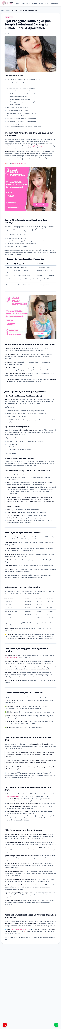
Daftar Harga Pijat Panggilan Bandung (17, 110)
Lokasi (41, 3)
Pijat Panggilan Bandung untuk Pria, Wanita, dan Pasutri (25, 102)
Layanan (34, 3)
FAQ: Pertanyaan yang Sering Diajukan (17, 124)
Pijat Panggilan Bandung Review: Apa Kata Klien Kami (21, 118)
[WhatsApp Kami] (56, 1025)
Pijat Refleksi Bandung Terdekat (18, 96)
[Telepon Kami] (5, 1025)
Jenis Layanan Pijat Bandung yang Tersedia (18, 91)
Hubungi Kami (55, 3)
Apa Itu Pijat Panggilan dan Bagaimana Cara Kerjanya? (21, 82)
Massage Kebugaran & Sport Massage (20, 99)
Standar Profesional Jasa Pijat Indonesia (18, 116)
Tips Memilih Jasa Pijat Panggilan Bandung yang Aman (21, 121)
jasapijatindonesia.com (19, 163)
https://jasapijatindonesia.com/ (21, 929)
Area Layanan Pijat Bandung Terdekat (17, 107)
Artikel (47, 3)
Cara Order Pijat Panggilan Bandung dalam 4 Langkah (21, 113)
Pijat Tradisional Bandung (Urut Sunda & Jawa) (22, 94)
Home (18, 3)
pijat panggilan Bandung (35, 146)
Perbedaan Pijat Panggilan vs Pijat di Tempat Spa (23, 85)
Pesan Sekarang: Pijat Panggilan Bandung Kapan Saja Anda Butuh (25, 126)
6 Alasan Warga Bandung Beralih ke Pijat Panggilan (21, 88)
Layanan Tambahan (15, 104)
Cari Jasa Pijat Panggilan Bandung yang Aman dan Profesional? (24, 79)
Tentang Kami (26, 3)
